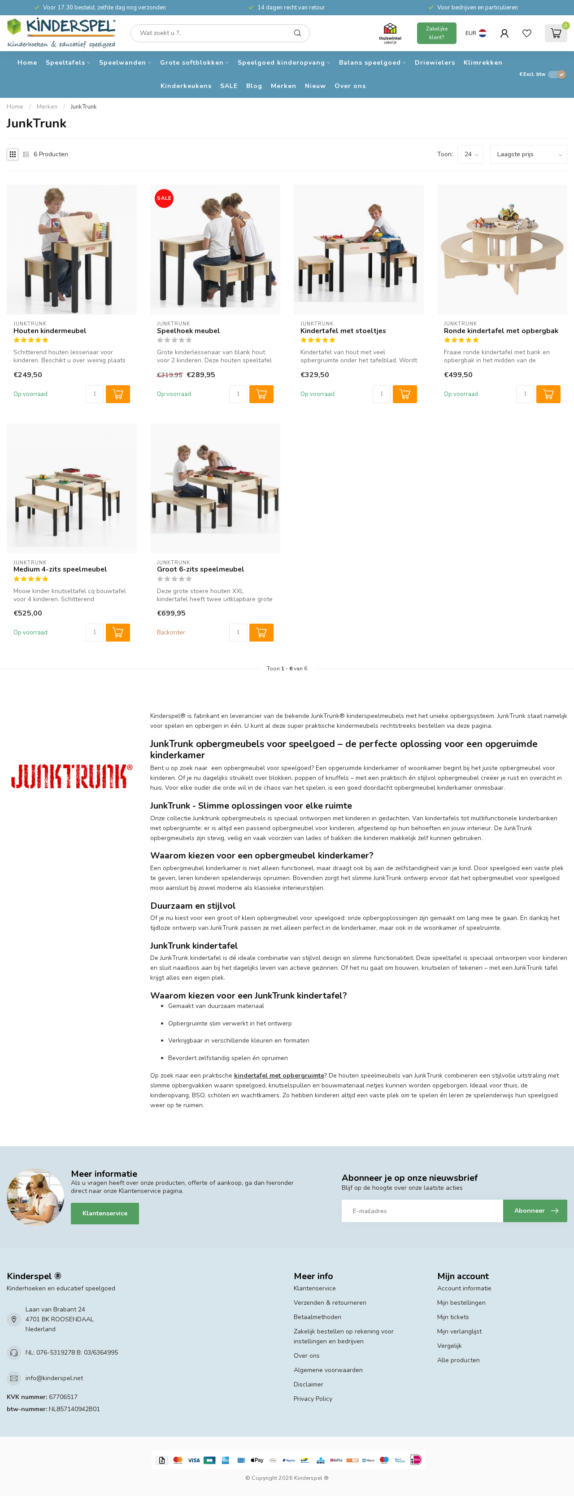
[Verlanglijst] (526, 33)
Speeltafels (65, 62)
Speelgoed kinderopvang (281, 62)
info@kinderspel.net (54, 1378)
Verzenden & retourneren (330, 1302)
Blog (254, 86)
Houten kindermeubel (50, 331)
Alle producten (458, 1360)
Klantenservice (105, 1213)
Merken (283, 86)
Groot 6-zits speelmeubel (200, 569)
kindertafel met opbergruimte (279, 1075)
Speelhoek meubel (188, 331)
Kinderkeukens (186, 86)
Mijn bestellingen (461, 1302)
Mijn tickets (453, 1317)
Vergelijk (449, 1346)
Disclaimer (308, 1384)
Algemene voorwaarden (328, 1370)
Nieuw (315, 86)
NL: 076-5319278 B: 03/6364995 (72, 1352)
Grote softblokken (192, 62)
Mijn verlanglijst (459, 1331)
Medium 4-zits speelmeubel (60, 569)
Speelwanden (122, 62)
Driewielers (435, 62)
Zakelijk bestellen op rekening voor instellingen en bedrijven (344, 1336)
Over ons (350, 86)
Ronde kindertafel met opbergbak (501, 331)
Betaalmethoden (317, 1317)
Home (27, 62)
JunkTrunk (84, 107)
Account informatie (464, 1288)
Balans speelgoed (370, 62)
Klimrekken (483, 62)
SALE (229, 86)
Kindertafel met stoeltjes (343, 331)
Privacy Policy (313, 1399)
